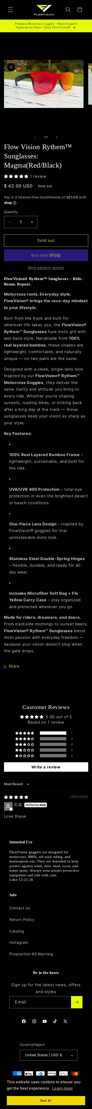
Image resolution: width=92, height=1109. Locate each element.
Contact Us (19, 908)
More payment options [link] (46, 267)
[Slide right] (57, 137)
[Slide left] (35, 137)
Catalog (16, 931)
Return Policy (22, 919)
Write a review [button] (45, 767)
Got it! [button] (46, 1100)
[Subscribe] (76, 1002)
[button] (10, 9)
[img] (16, 797)
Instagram (18, 942)
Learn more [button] (62, 1088)
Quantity (11, 212)
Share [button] (14, 666)
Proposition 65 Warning (31, 954)
